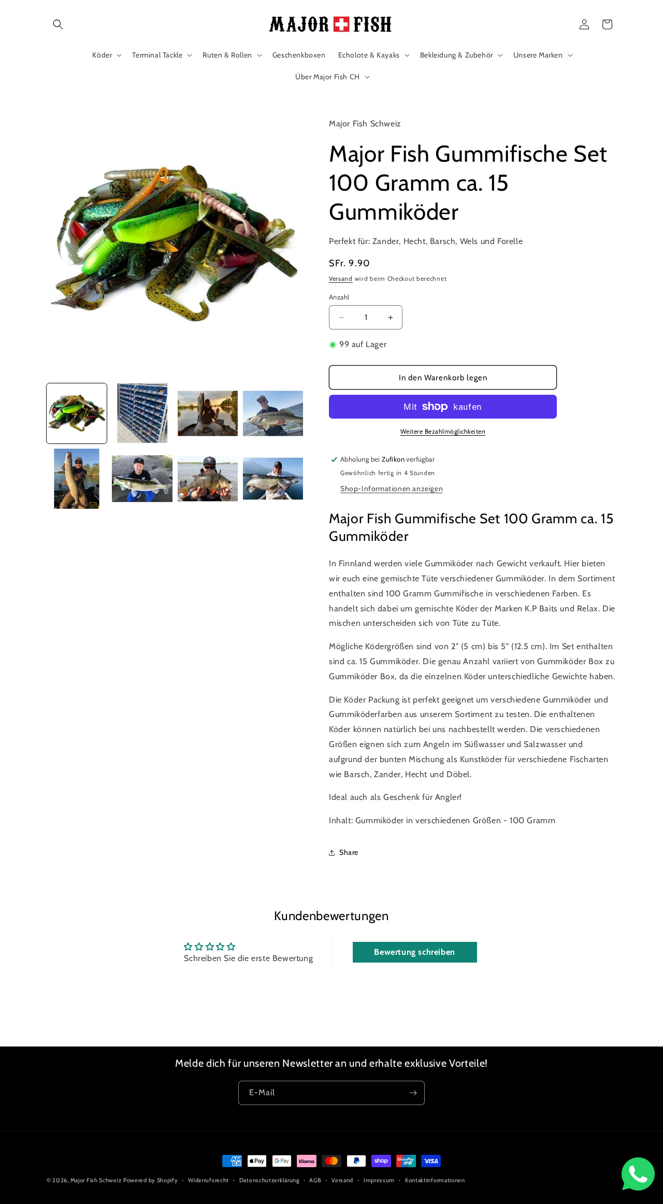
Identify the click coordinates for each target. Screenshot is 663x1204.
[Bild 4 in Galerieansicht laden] (273, 413)
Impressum (379, 1180)
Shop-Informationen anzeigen (391, 488)
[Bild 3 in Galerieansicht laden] (208, 413)
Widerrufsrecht (208, 1180)
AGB (315, 1180)
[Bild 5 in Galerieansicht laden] (77, 479)
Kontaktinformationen (435, 1180)
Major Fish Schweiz (96, 1180)
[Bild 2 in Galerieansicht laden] (142, 413)
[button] (58, 24)
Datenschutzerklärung (269, 1180)
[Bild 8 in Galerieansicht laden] (273, 479)
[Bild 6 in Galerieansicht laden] (142, 479)
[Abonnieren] (412, 1093)
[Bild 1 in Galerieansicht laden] (77, 413)
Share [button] (348, 852)
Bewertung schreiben (414, 952)
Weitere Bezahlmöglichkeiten (443, 431)
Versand (341, 278)
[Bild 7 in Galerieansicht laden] (208, 479)
